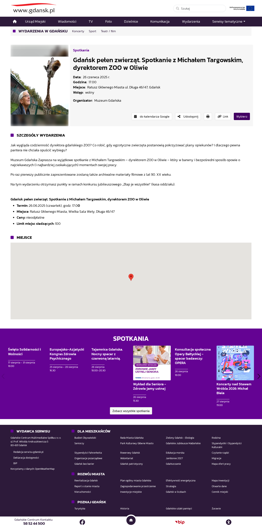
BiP (15, 463)
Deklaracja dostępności (26, 458)
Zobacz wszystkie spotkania (131, 411)
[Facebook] (82, 522)
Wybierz (241, 116)
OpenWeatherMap (44, 469)
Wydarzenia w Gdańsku (43, 31)
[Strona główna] (15, 21)
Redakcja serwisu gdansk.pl (28, 452)
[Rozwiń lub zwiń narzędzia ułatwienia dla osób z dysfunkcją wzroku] (228, 522)
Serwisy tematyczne (227, 21)
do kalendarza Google (155, 116)
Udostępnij (190, 116)
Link (225, 116)
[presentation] (3, 376)
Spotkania (81, 50)
